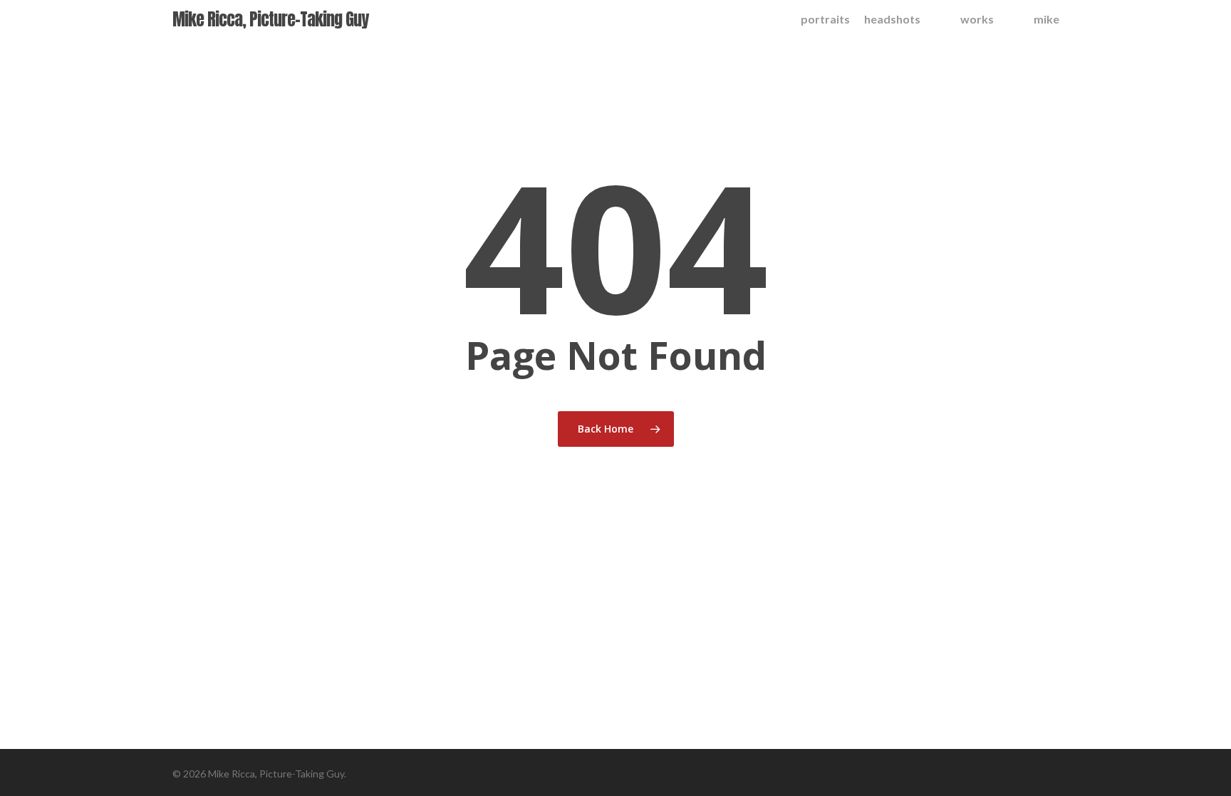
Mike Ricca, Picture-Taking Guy (270, 19)
